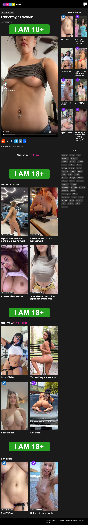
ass (72, 155)
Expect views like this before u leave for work (13, 240)
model (80, 181)
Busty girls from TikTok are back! (79, 41)
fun (64, 174)
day (80, 165)
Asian (65, 155)
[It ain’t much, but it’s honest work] (44, 211)
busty (73, 162)
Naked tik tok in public (41, 513)
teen (81, 197)
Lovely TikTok (8, 377)
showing (66, 197)
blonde (65, 158)
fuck (80, 171)
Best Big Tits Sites (51, 520)
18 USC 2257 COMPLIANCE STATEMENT (72, 520)
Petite (75, 187)
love (72, 181)
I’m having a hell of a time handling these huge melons (80, 137)
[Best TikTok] (14, 486)
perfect (66, 187)
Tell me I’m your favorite (43, 377)
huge (65, 181)
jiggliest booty (66, 133)
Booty (65, 162)
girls (77, 174)
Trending (33, 383)
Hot (4, 383)
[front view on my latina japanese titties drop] (44, 269)
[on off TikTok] (81, 90)
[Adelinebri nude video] (14, 269)
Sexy (75, 194)
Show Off (35, 235)
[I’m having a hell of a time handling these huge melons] (81, 120)
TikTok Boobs (36, 293)
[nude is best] (14, 406)
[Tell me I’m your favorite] (44, 350)
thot (72, 200)
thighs (13, 146)
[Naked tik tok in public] (44, 486)
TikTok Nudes (7, 235)
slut (75, 197)
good (65, 178)
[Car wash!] (44, 406)
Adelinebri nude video (12, 296)
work (20, 146)
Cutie (72, 165)
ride (73, 191)
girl (71, 174)
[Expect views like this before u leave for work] (14, 211)
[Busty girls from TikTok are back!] (81, 26)
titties (71, 204)
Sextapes (66, 194)
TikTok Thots (7, 293)
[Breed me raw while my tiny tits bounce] (81, 58)
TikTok (80, 200)
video (65, 207)
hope (81, 178)
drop (72, 168)
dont (65, 168)
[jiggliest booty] (67, 120)
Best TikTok (7, 513)
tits (64, 204)
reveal (65, 191)
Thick (65, 200)
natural (65, 184)
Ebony (65, 171)
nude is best (7, 432)
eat (79, 168)
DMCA (48, 522)
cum (81, 162)
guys (73, 178)
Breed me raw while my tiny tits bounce (80, 73)
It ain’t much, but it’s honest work (41, 240)
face (73, 171)
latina (5, 146)
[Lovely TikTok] (14, 350)
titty (78, 204)
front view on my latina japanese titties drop (42, 297)
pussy (83, 187)
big (79, 155)
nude (74, 184)
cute (65, 165)
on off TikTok (80, 103)
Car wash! (35, 432)
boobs (75, 158)
